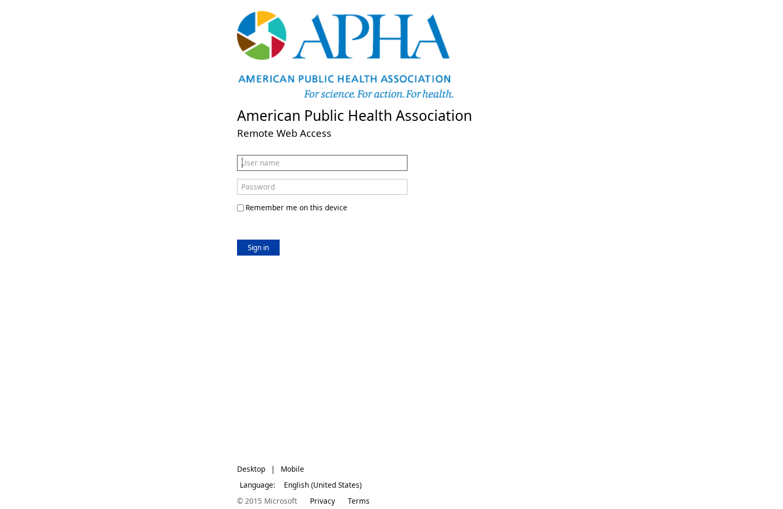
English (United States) (323, 485)
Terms (359, 501)
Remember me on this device (296, 207)
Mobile (292, 469)
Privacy (322, 501)
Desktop (251, 469)
